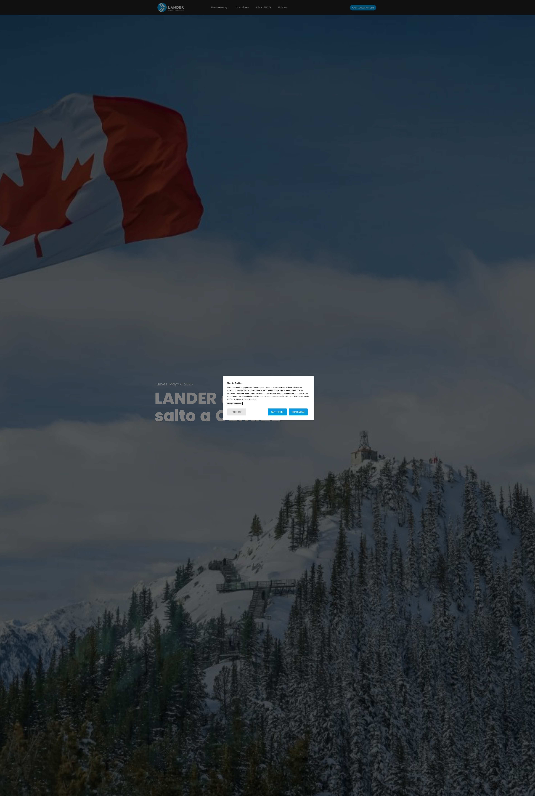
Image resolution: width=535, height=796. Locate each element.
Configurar (237, 412)
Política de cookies (234, 403)
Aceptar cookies (277, 412)
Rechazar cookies (298, 412)
